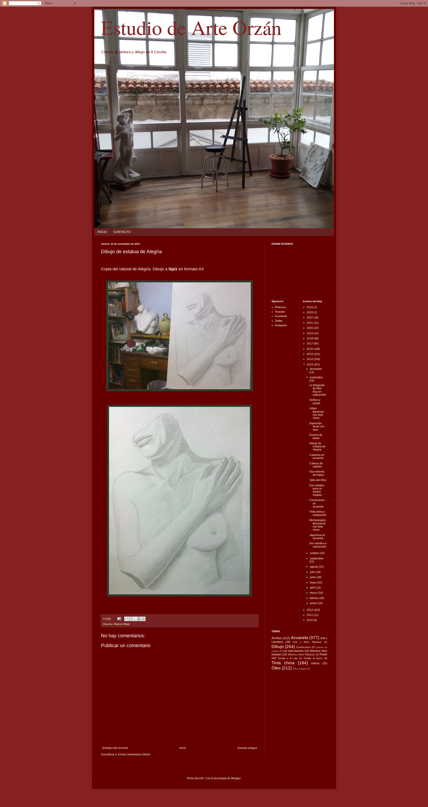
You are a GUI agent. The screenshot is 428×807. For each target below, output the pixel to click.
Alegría (117, 624)
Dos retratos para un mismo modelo (316, 490)
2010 (310, 620)
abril (313, 587)
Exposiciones (303, 647)
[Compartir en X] (135, 619)
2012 (310, 609)
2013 (310, 364)
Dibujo (126, 624)
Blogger (236, 778)
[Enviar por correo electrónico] (126, 619)
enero (314, 603)
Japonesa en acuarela (317, 537)
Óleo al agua (299, 668)
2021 (310, 322)
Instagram (281, 325)
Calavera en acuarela (316, 456)
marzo (314, 592)
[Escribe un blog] (130, 619)
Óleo (276, 668)
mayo (313, 582)
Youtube (280, 311)
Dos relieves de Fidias (317, 473)
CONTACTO (122, 232)
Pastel (323, 654)
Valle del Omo (317, 480)
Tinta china (283, 662)
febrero (314, 598)
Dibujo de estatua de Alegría (317, 446)
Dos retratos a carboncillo (317, 545)
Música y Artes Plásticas (301, 654)
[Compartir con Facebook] (139, 619)
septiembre (316, 558)
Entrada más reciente (115, 748)
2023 (310, 312)
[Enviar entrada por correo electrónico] (119, 618)
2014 (310, 359)
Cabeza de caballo (316, 465)
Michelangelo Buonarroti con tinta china (317, 525)
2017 (310, 343)
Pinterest (280, 307)
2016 (310, 349)
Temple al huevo (313, 658)
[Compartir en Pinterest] (143, 619)
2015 (310, 354)
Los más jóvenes (293, 650)
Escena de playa (315, 436)
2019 (310, 333)
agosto (314, 566)
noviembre (316, 377)
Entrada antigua (247, 748)
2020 (310, 328)
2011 (310, 615)
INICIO (102, 232)
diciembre (316, 369)
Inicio (182, 748)
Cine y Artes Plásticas (307, 642)
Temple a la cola (287, 658)
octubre (315, 553)
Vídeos (315, 663)
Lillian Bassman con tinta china (316, 413)
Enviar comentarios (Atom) (134, 754)
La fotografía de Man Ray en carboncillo (317, 390)
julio (313, 572)
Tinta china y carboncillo (317, 513)
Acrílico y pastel (314, 401)
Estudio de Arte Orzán (191, 27)
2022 (310, 317)
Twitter (279, 320)
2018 (310, 338)
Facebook (281, 316)
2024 (310, 307)
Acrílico (277, 638)
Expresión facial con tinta (316, 426)
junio (313, 577)
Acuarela (299, 637)
